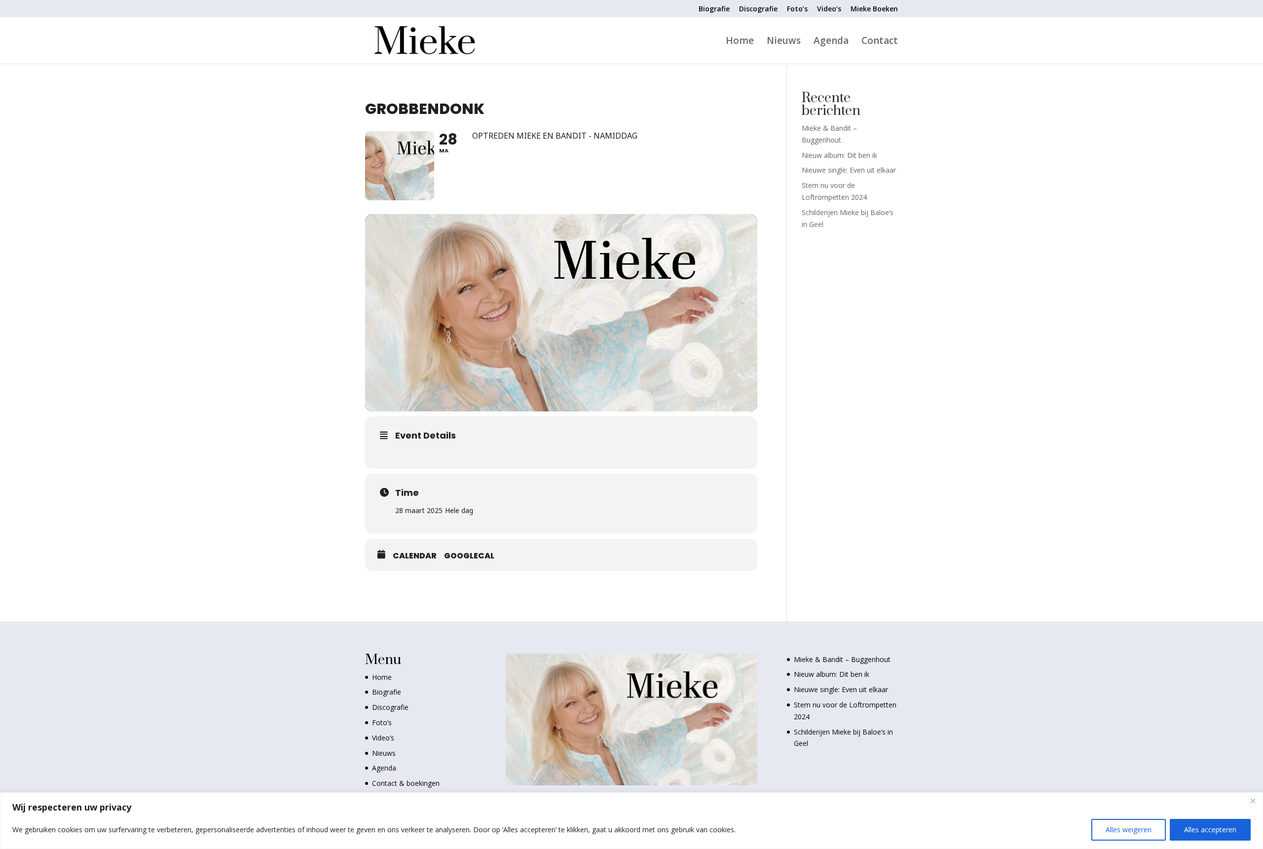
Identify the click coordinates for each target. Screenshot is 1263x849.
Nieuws (784, 42)
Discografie (758, 9)
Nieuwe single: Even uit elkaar (849, 170)
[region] (631, 820)
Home (740, 42)
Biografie (714, 9)
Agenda (831, 42)
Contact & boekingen (406, 783)
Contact (879, 42)
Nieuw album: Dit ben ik (839, 155)
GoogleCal (469, 556)
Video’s (829, 9)
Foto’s (797, 9)
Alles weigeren (1129, 829)
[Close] (1253, 801)
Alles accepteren (1210, 829)
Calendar (415, 556)
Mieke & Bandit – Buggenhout (842, 659)
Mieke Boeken (874, 9)
